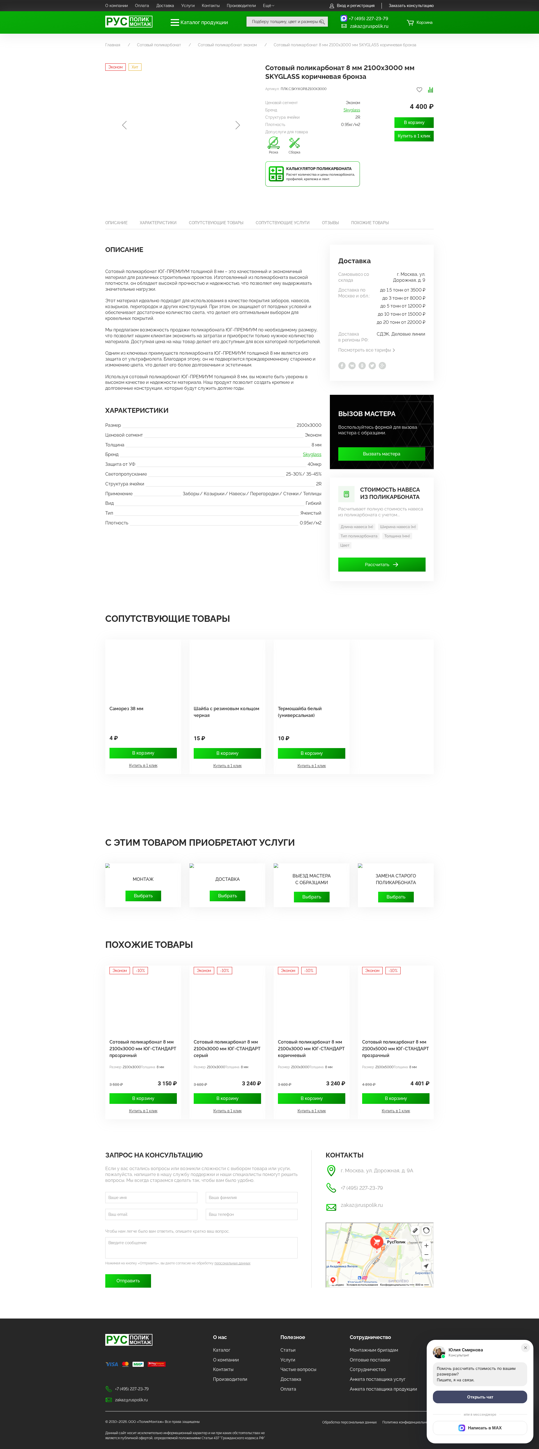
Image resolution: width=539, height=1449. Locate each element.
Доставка (165, 5)
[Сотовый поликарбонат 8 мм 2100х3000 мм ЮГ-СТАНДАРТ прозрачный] (140, 1003)
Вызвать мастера (381, 454)
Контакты (211, 5)
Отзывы (330, 223)
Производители (241, 5)
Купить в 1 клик (414, 136)
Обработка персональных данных (349, 1422)
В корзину (414, 122)
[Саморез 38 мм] (140, 669)
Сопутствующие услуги (283, 223)
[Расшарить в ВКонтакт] (352, 365)
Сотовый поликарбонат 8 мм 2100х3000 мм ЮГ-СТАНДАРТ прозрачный (142, 1048)
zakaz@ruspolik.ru (369, 26)
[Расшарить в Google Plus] (382, 365)
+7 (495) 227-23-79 (368, 18)
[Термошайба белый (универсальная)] (308, 669)
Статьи (288, 1350)
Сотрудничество (370, 1337)
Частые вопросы (298, 1369)
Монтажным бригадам (374, 1350)
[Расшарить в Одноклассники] (362, 365)
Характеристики (158, 223)
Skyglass (352, 110)
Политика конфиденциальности (408, 1422)
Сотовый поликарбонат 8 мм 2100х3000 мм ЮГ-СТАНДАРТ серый (227, 1048)
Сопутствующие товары (216, 223)
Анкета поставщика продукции (383, 1389)
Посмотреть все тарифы (364, 350)
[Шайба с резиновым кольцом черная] (224, 669)
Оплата (142, 5)
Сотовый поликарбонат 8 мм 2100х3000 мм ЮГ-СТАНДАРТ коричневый (311, 1048)
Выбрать (143, 895)
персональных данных (232, 1263)
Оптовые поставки (370, 1360)
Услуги (188, 5)
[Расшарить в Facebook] (342, 365)
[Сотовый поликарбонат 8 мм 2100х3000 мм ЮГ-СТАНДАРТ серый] (224, 1003)
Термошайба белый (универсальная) (300, 712)
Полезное (292, 1337)
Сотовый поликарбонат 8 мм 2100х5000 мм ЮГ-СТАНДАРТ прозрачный (395, 1048)
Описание (116, 223)
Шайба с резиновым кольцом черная (226, 712)
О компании (116, 5)
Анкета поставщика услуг (377, 1379)
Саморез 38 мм (126, 708)
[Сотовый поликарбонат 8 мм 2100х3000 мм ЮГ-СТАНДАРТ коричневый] (308, 1003)
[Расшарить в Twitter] (372, 365)
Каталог (221, 1350)
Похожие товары (370, 223)
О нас (220, 1337)
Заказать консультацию (411, 5)
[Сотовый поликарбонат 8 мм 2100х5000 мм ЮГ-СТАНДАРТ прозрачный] (393, 1003)
